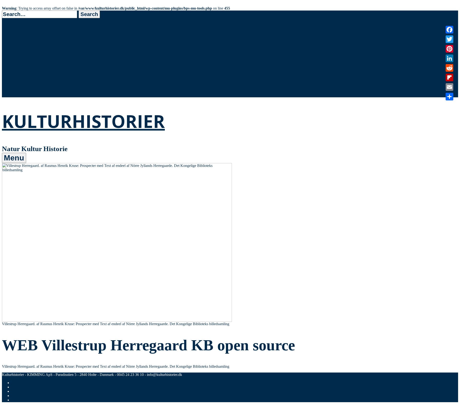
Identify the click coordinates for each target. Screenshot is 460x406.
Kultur (19, 69)
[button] (89, 14)
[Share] (449, 96)
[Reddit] (449, 68)
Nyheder (21, 82)
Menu (14, 158)
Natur (18, 63)
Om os (19, 94)
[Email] (449, 87)
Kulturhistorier (83, 121)
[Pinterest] (449, 49)
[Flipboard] (449, 77)
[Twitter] (449, 39)
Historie (21, 75)
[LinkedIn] (449, 58)
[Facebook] (449, 29)
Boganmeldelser (30, 88)
